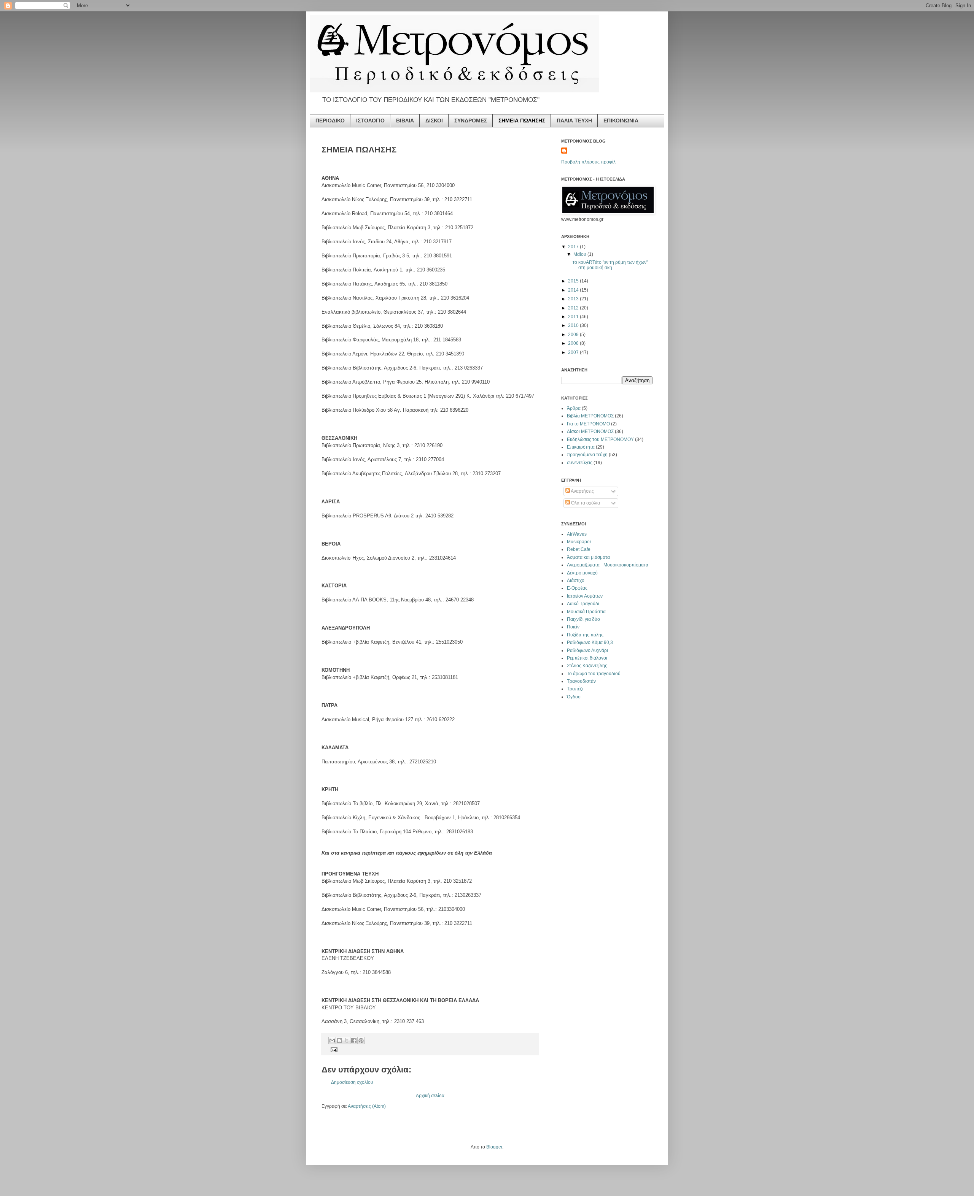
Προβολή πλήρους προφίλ (588, 162)
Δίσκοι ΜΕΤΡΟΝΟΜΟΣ (590, 431)
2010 (574, 325)
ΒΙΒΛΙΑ (405, 120)
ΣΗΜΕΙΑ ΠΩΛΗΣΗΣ (521, 120)
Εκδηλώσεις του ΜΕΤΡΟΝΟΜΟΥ (600, 439)
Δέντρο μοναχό (582, 573)
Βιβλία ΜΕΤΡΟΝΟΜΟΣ (590, 416)
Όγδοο (574, 697)
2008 (574, 343)
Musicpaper (579, 541)
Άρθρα (574, 408)
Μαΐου (580, 254)
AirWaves (577, 534)
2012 (574, 308)
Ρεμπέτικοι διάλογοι (587, 658)
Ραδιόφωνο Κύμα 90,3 (590, 642)
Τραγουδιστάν (581, 681)
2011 (574, 316)
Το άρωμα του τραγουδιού (594, 673)
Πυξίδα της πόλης (585, 635)
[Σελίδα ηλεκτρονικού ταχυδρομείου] (333, 1049)
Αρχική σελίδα (430, 1095)
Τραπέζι (575, 689)
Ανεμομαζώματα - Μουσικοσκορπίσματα (607, 565)
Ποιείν (573, 627)
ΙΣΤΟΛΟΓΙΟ (370, 120)
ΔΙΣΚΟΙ (434, 120)
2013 (574, 298)
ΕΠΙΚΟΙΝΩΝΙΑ (620, 120)
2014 (574, 290)
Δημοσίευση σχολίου (352, 1082)
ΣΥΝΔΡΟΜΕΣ (470, 120)
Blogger (494, 1147)
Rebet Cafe (578, 549)
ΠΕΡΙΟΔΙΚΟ (330, 120)
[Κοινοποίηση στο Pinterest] (361, 1040)
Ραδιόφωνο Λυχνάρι (587, 650)
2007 (574, 352)
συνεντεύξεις (579, 462)
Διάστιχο (575, 580)
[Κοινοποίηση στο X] (346, 1040)
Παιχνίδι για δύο (583, 619)
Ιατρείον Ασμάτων (585, 596)
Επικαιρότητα (581, 447)
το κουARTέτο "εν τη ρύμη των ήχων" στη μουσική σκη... (610, 265)
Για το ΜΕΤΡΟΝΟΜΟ (588, 424)
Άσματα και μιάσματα (588, 557)
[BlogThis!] (339, 1040)
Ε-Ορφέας (577, 588)
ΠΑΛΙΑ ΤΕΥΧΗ (574, 120)
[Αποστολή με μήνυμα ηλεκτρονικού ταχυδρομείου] (332, 1040)
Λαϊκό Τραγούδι (583, 603)
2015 (574, 281)
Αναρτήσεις (582, 491)
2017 (574, 246)
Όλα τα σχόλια (585, 503)
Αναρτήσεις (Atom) (367, 1106)
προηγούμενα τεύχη (587, 454)
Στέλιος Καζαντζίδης (587, 665)
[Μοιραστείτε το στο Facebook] (354, 1040)
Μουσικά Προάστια (586, 611)
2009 (574, 334)
